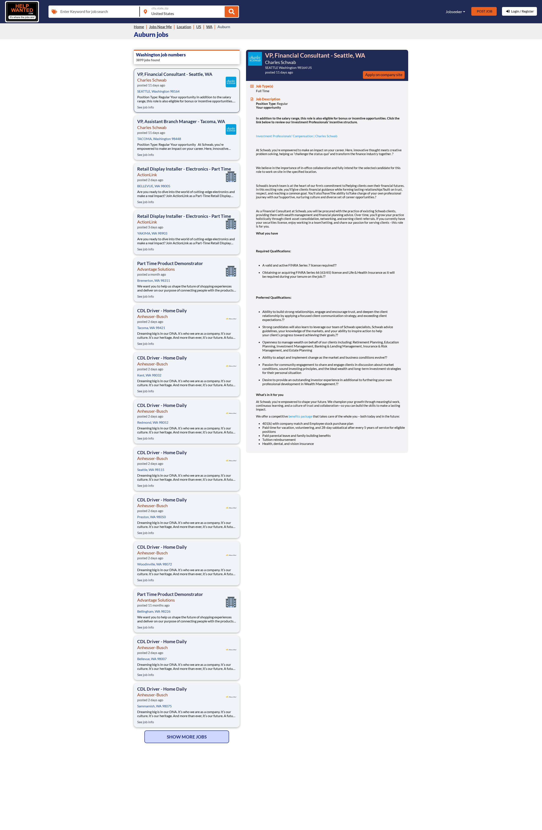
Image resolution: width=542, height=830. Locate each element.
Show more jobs (187, 736)
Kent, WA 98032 (149, 375)
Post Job (484, 11)
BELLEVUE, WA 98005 (153, 186)
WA (209, 26)
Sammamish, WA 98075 (154, 706)
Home (139, 26)
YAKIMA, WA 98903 (152, 233)
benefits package (300, 416)
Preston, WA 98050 (151, 517)
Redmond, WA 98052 (152, 422)
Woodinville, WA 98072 (154, 564)
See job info (145, 107)
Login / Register (522, 11)
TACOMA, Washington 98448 (159, 139)
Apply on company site (383, 74)
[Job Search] (231, 11)
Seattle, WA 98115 (150, 470)
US (198, 26)
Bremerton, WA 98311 (153, 280)
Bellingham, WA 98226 (153, 611)
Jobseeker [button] (454, 11)
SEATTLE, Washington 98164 (158, 91)
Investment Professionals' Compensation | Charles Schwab (296, 136)
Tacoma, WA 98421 (151, 328)
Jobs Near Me (160, 26)
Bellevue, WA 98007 (152, 659)
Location (184, 26)
